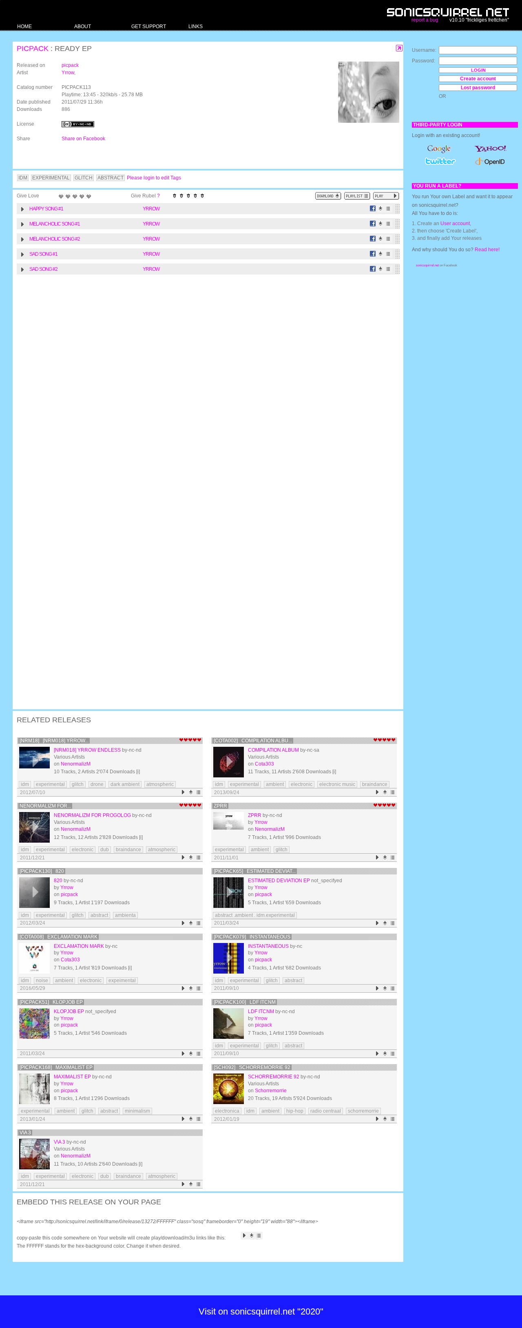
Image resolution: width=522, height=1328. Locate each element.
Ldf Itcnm (261, 1011)
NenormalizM (76, 764)
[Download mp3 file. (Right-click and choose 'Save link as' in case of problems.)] (381, 208)
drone (97, 784)
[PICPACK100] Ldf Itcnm (245, 1002)
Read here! (487, 249)
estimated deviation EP (279, 880)
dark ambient (125, 784)
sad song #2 (43, 269)
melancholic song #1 (54, 224)
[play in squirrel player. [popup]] (386, 196)
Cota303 (264, 764)
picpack (33, 48)
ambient (275, 784)
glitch (78, 784)
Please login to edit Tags (154, 178)
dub (104, 849)
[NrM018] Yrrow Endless (87, 750)
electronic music (337, 784)
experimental (50, 784)
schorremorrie (363, 1111)
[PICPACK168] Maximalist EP (56, 1067)
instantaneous (268, 946)
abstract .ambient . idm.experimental (255, 915)
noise (42, 980)
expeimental (122, 980)
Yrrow (68, 72)
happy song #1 (46, 209)
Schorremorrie (271, 1090)
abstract (99, 915)
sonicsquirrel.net (427, 265)
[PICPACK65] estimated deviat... (255, 871)
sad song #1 (43, 254)
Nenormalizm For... (45, 806)
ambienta (125, 915)
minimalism (137, 1111)
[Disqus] (204, 385)
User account (455, 223)
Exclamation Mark (79, 946)
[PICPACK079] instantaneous (252, 937)
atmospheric (160, 784)
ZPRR (220, 806)
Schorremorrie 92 (273, 1077)
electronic (301, 784)
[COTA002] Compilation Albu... (253, 741)
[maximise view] (399, 48)
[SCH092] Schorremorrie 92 (252, 1067)
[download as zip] (328, 196)
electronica (227, 1111)
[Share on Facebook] (373, 208)
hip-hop (294, 1111)
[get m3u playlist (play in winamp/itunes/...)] (357, 196)
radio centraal (325, 1111)
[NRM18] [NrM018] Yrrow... (54, 741)
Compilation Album (273, 750)
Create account (478, 79)
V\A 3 (25, 1132)
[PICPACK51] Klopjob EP (51, 1002)
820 (58, 880)
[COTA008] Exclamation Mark (58, 937)
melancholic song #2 (54, 239)
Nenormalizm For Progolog (92, 815)
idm (25, 784)
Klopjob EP (69, 1011)
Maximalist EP (72, 1077)
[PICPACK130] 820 (42, 871)
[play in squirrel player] (34, 762)
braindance (374, 784)
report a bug (424, 20)
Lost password (478, 88)
